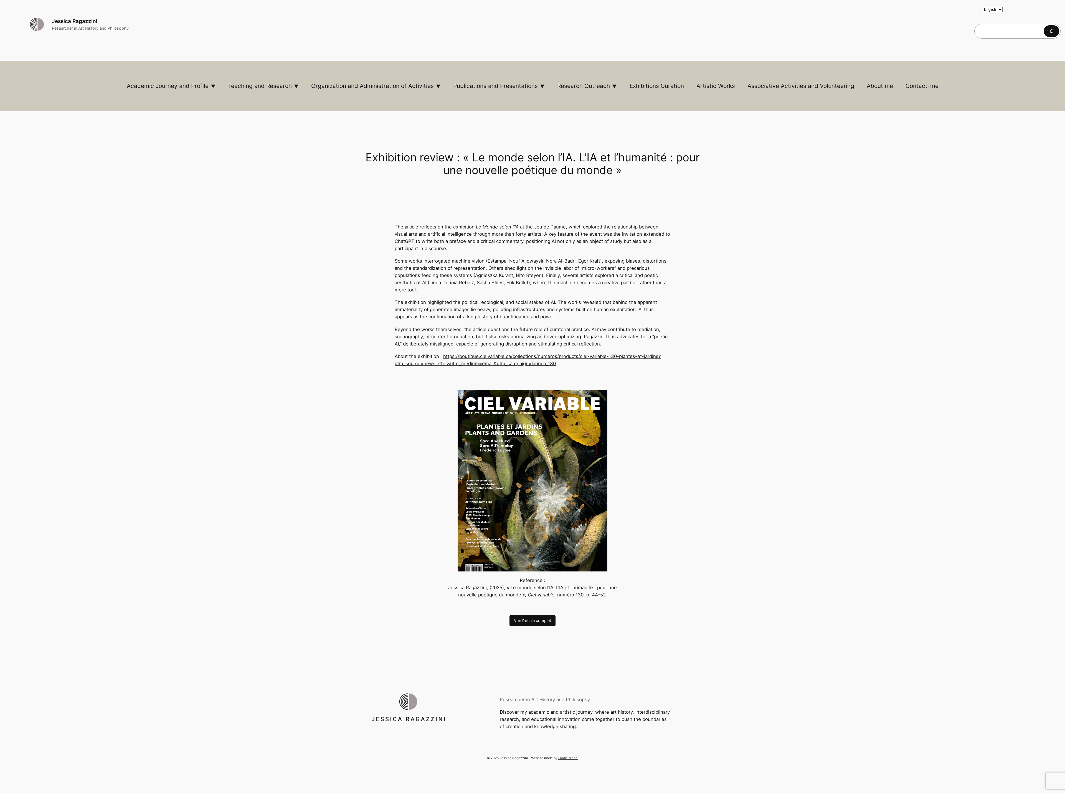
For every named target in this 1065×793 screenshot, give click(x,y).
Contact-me (922, 85)
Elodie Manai (568, 758)
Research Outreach (583, 85)
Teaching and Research (260, 85)
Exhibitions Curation (657, 85)
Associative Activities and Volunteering (800, 85)
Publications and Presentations (495, 85)
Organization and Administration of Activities (372, 85)
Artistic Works (715, 85)
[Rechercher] (1051, 31)
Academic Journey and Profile (168, 85)
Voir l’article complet (532, 620)
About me (880, 85)
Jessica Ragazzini (74, 21)
